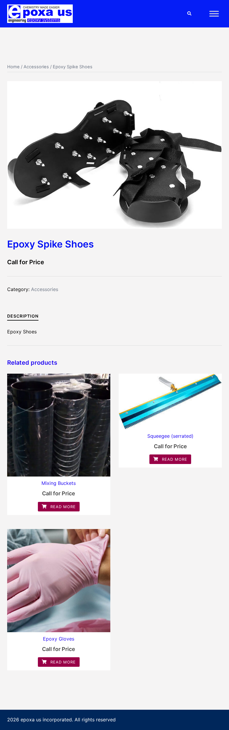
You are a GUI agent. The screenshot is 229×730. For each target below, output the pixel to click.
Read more (62, 506)
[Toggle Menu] (214, 13)
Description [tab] (22, 315)
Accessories (36, 66)
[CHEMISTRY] (40, 13)
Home (13, 66)
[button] (189, 13)
